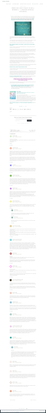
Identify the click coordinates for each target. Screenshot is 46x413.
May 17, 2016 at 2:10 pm (17, 338)
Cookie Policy (17, 411)
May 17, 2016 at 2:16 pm (17, 314)
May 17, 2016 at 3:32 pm (17, 136)
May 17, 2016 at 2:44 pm (17, 293)
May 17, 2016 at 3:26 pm (17, 165)
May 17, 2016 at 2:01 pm (17, 362)
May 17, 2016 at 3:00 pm (17, 240)
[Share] (23, 106)
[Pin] (25, 106)
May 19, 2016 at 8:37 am (18, 210)
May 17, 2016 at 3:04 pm (17, 226)
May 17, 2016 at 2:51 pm (17, 254)
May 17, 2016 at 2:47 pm (17, 280)
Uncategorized (26, 123)
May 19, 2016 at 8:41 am (18, 218)
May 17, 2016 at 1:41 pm (17, 391)
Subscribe (29, 120)
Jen (13, 164)
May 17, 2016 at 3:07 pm (17, 189)
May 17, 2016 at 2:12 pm (17, 326)
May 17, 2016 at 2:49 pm (17, 266)
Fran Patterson (15, 225)
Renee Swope (6, 1)
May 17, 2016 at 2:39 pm (17, 302)
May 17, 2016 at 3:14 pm (17, 176)
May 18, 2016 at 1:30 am (18, 347)
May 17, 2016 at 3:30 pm (17, 148)
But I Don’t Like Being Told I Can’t (15, 130)
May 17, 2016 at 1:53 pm (17, 383)
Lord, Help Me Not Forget (32, 130)
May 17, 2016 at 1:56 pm (17, 371)
